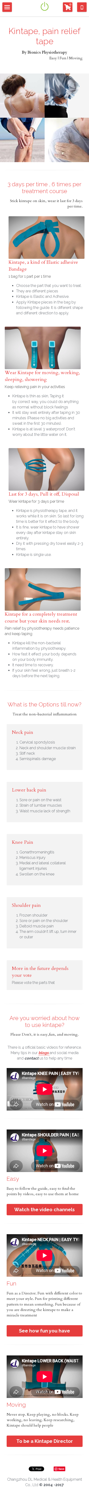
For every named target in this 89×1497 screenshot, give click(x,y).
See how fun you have (44, 1331)
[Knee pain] (22, 140)
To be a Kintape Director (44, 1441)
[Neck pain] (22, 96)
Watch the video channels (44, 1209)
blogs (43, 1053)
